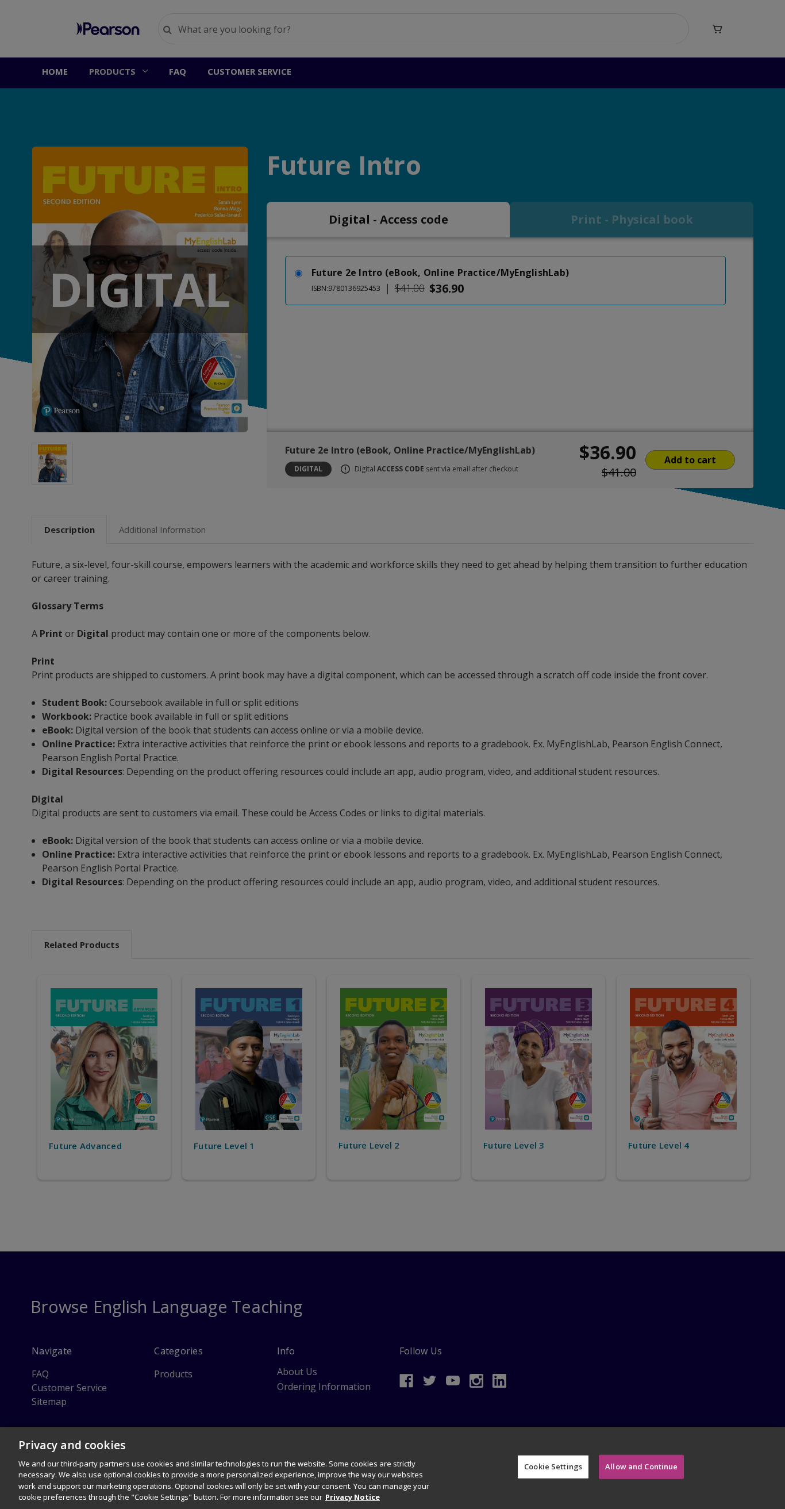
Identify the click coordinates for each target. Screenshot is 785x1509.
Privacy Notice (352, 1497)
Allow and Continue (641, 1466)
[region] (392, 1468)
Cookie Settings (553, 1466)
